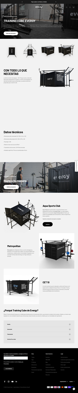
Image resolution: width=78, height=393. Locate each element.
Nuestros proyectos (50, 367)
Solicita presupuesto (11, 187)
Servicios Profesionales (51, 369)
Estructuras (34, 364)
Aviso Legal (63, 364)
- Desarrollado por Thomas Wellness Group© (21, 387)
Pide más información (11, 33)
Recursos (48, 374)
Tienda (32, 357)
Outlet (32, 372)
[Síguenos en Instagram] (9, 382)
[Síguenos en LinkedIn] (16, 382)
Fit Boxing (33, 362)
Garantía (62, 369)
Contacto (48, 357)
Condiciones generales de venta (67, 359)
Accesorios (33, 367)
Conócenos (48, 364)
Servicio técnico (64, 357)
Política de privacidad (65, 362)
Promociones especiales (36, 369)
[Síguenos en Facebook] (5, 382)
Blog (47, 362)
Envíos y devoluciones (65, 367)
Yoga (32, 359)
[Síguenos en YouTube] (12, 382)
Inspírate (48, 224)
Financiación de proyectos (51, 372)
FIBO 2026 (48, 359)
